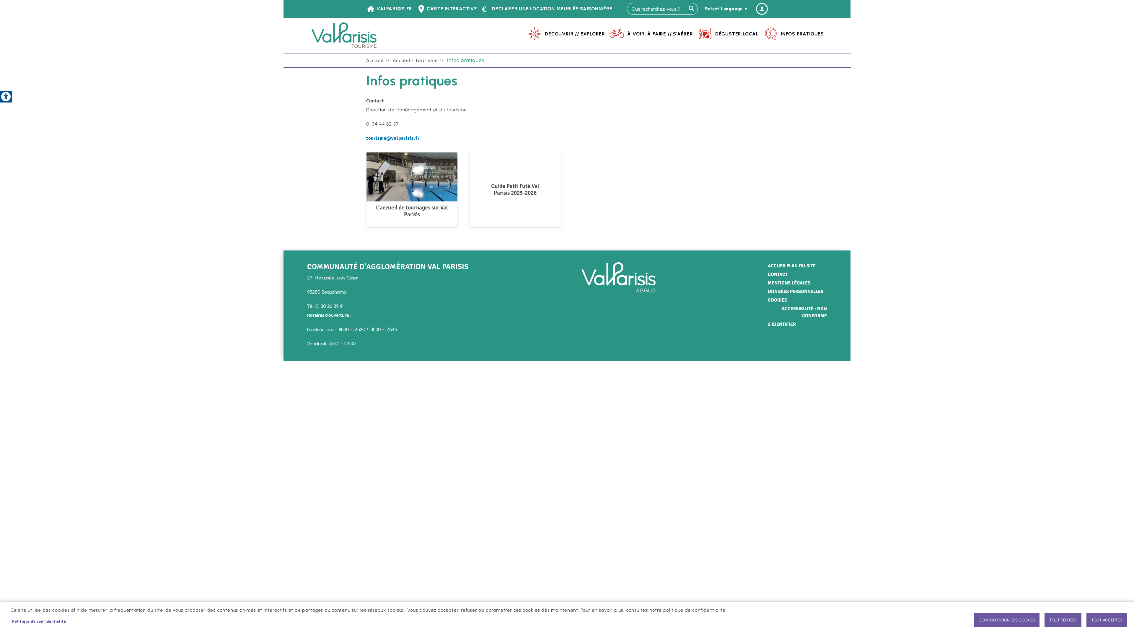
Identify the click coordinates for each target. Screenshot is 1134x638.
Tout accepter (1106, 620)
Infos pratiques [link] (802, 34)
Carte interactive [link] (452, 9)
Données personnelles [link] (795, 291)
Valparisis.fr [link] (394, 9)
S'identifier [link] (782, 324)
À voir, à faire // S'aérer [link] (660, 34)
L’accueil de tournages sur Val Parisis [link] (412, 211)
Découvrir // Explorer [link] (575, 34)
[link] (6, 96)
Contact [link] (778, 274)
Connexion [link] (762, 9)
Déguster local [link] (737, 34)
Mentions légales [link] (789, 283)
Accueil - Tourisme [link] (415, 60)
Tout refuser (1063, 620)
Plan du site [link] (801, 266)
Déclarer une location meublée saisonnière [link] (552, 9)
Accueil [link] (375, 60)
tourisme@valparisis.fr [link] (393, 138)
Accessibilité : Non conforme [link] (804, 312)
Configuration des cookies (1007, 620)
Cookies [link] (777, 300)
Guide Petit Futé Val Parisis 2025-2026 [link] (515, 189)
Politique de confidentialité (39, 621)
